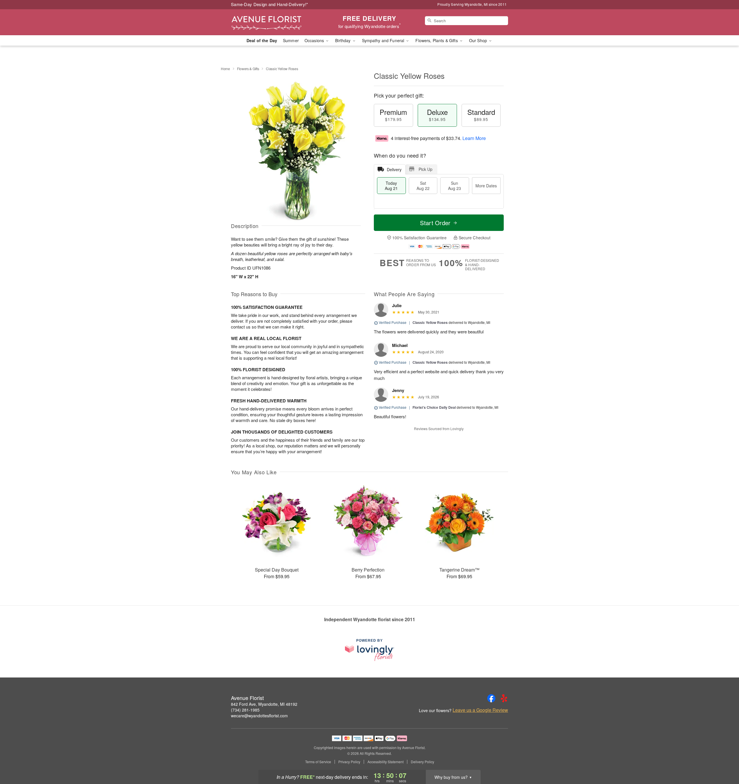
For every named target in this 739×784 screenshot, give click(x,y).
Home (225, 68)
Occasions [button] (315, 40)
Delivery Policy (422, 762)
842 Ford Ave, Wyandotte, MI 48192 (264, 704)
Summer (291, 40)
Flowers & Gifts (248, 68)
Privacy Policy (349, 762)
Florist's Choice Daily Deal (434, 407)
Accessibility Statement (385, 762)
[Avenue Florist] (272, 22)
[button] (723, 759)
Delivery (394, 169)
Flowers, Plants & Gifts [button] (437, 40)
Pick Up (425, 169)
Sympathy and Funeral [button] (384, 40)
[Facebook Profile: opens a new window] (491, 698)
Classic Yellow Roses (430, 322)
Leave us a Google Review (480, 710)
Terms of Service (318, 762)
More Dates (486, 185)
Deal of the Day (262, 40)
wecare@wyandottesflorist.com (259, 715)
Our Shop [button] (478, 40)
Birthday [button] (343, 40)
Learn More (474, 138)
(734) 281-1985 (245, 710)
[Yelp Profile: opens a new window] (504, 698)
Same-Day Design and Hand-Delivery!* (269, 4)
